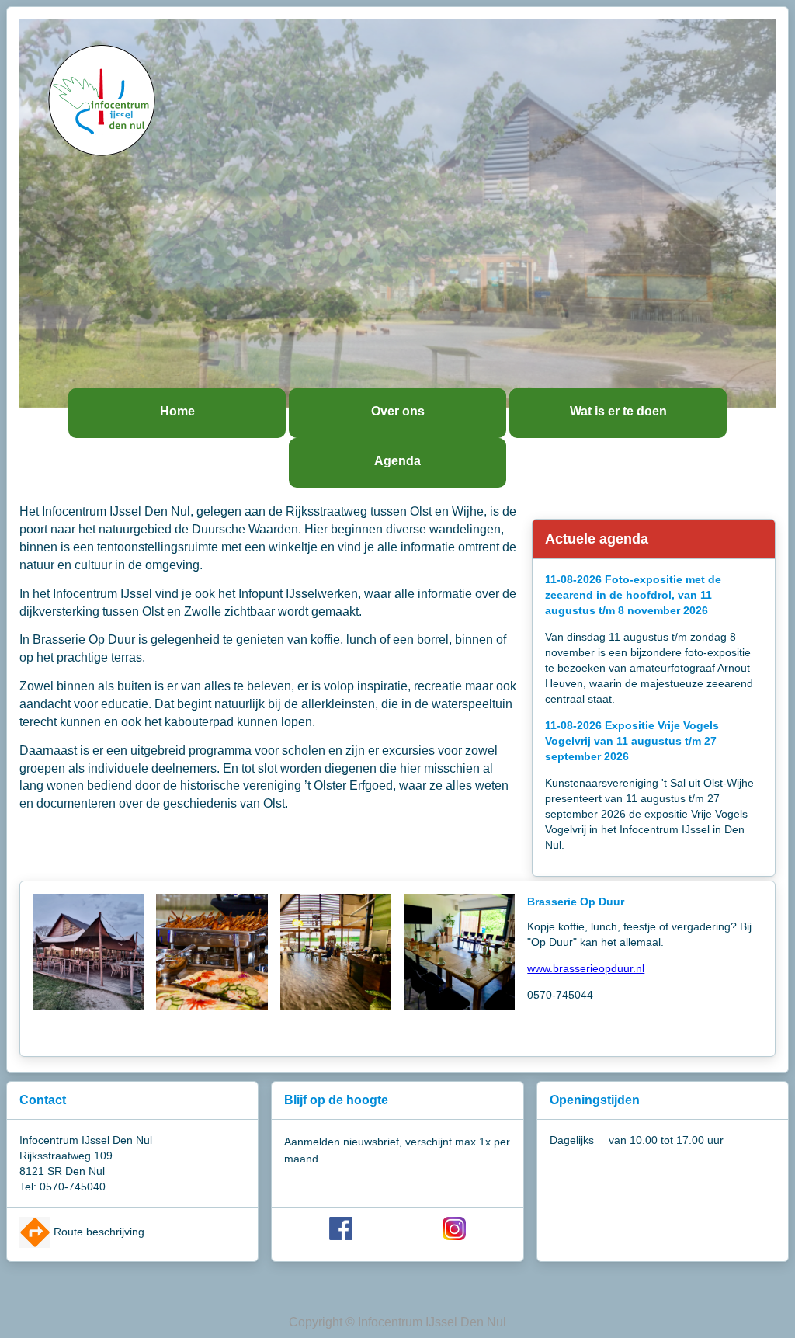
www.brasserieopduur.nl (585, 968)
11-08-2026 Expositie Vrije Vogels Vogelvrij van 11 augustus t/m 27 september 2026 (632, 741)
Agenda (397, 460)
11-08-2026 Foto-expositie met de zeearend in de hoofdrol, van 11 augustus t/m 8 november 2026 (633, 595)
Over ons (398, 411)
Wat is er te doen (618, 411)
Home (177, 411)
